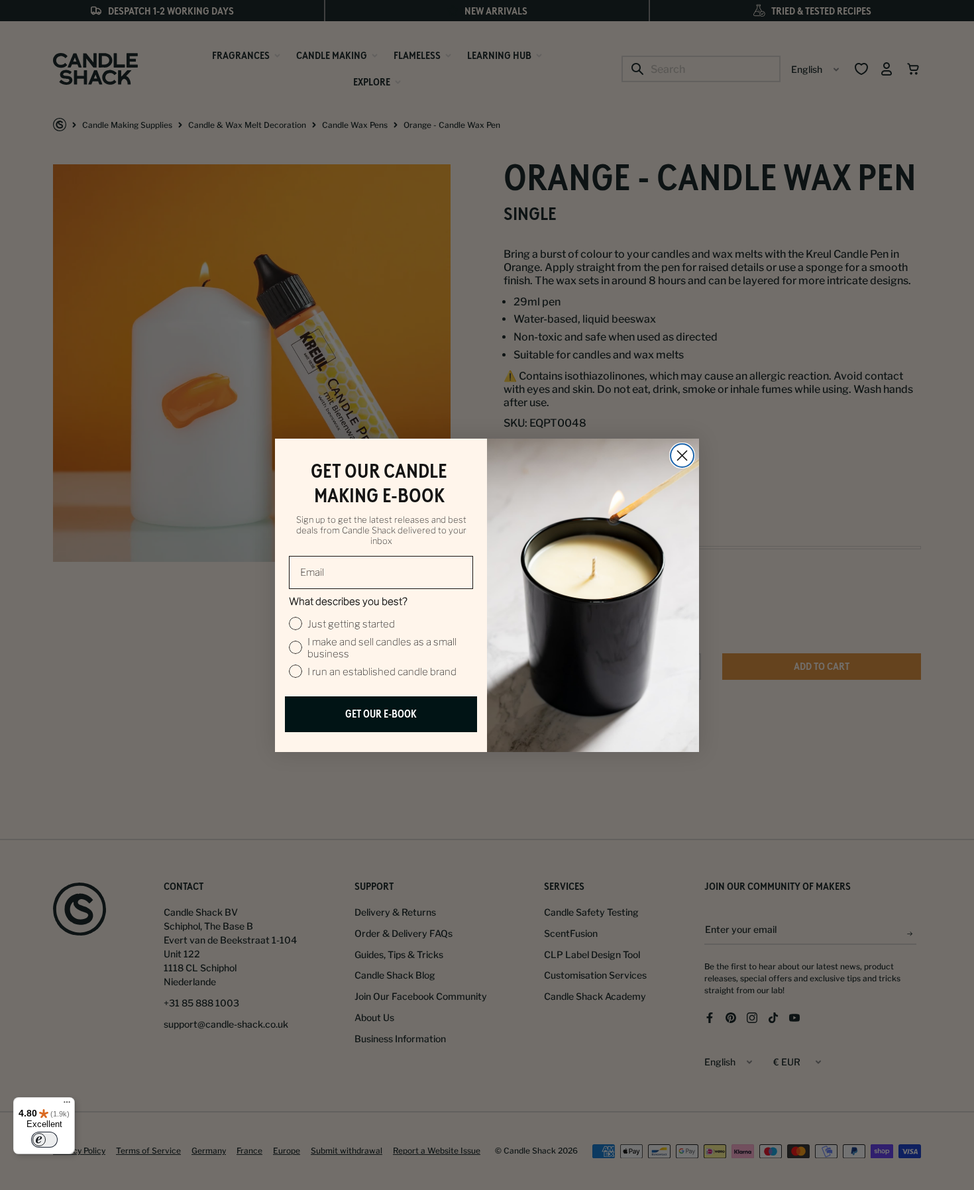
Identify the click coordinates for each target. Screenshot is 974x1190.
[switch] (44, 1140)
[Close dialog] (682, 455)
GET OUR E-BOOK (381, 714)
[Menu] (67, 1105)
